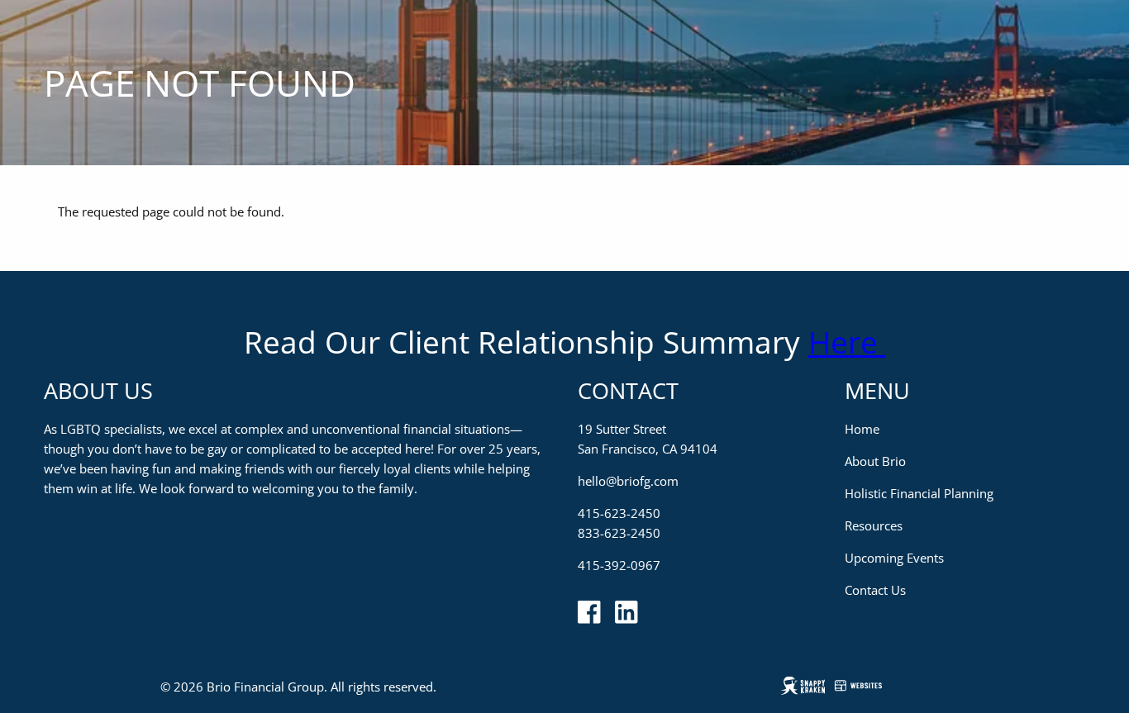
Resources (874, 525)
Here (847, 342)
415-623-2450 (619, 513)
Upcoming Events (894, 557)
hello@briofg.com (628, 481)
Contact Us (875, 590)
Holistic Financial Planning (919, 493)
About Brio (875, 461)
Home (862, 429)
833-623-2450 (619, 533)
